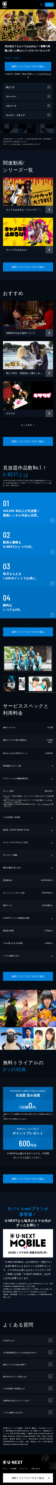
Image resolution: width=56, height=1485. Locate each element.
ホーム (5, 1468)
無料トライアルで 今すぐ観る (28, 66)
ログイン (49, 5)
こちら (46, 804)
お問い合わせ (35, 1468)
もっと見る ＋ (28, 424)
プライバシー (23, 1468)
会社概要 (13, 1468)
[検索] (41, 4)
